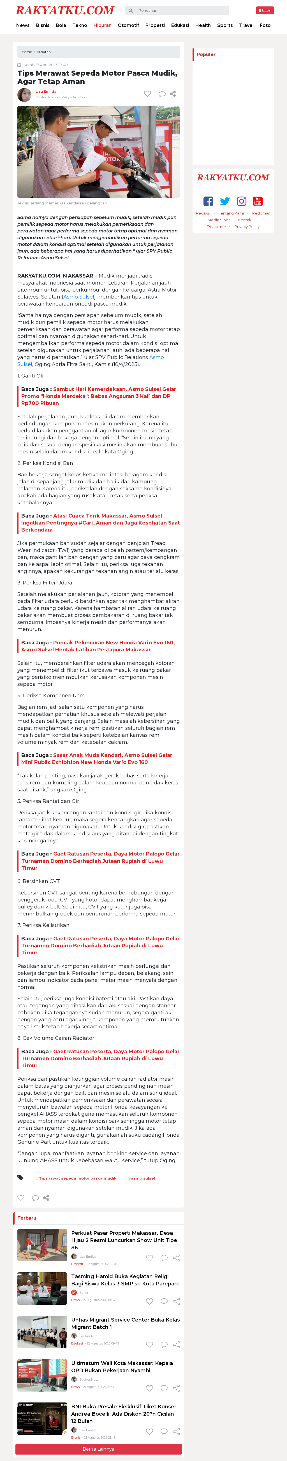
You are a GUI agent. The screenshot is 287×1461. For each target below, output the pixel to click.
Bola (61, 25)
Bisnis (43, 25)
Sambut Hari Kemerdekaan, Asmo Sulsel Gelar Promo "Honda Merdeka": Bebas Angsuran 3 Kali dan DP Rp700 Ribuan (98, 396)
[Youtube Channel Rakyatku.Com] (257, 201)
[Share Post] (173, 94)
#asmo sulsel (141, 1178)
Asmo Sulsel (78, 297)
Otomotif (128, 25)
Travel (246, 25)
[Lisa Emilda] (24, 94)
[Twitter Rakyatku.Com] (225, 201)
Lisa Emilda (46, 91)
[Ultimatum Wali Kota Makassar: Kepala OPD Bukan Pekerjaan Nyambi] (42, 1375)
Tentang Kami (231, 213)
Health (203, 25)
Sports (225, 25)
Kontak (244, 220)
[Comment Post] (164, 1258)
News (23, 25)
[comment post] (162, 94)
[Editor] (74, 1293)
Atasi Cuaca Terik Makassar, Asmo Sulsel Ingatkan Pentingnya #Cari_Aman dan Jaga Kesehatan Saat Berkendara (100, 523)
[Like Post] (148, 94)
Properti (155, 25)
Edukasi (180, 25)
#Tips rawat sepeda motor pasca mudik (76, 1178)
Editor (84, 1293)
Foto (265, 25)
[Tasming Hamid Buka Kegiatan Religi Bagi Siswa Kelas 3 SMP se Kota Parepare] (42, 1288)
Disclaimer (216, 226)
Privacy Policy (247, 226)
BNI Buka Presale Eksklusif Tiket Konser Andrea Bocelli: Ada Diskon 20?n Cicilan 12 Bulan (123, 1414)
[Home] (65, 10)
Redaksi (203, 213)
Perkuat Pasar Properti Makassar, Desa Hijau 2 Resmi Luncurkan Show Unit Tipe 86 (124, 1240)
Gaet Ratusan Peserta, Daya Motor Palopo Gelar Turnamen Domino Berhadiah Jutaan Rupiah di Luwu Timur (100, 861)
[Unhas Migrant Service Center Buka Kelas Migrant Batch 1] (42, 1331)
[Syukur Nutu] (74, 1337)
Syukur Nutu (89, 1336)
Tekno (79, 25)
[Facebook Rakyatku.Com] (208, 201)
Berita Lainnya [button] (98, 1449)
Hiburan (103, 25)
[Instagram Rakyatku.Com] (241, 201)
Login (266, 10)
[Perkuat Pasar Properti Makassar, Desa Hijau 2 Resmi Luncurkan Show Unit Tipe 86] (42, 1244)
